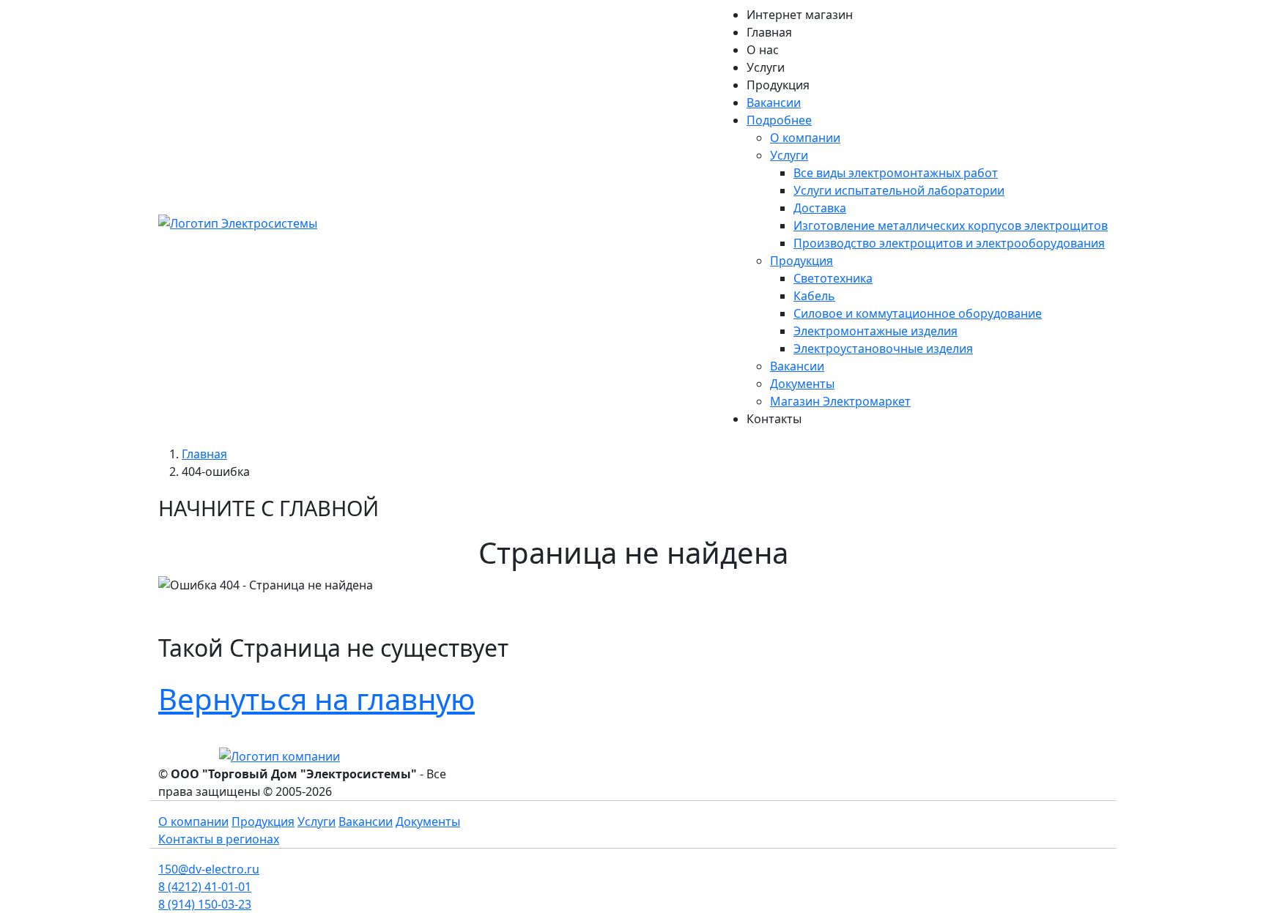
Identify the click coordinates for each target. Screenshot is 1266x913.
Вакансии (774, 102)
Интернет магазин (800, 15)
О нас (763, 50)
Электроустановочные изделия (883, 348)
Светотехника (833, 278)
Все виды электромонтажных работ (895, 173)
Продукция (778, 85)
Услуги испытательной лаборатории (898, 190)
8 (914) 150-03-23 (204, 904)
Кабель (814, 296)
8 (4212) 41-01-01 (204, 887)
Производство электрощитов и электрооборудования (949, 243)
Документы (802, 384)
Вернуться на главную (316, 699)
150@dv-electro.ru (208, 869)
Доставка (819, 208)
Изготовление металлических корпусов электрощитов (950, 225)
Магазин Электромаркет (840, 401)
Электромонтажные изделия (875, 331)
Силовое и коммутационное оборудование (917, 313)
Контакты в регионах (218, 839)
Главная (769, 32)
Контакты (774, 419)
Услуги (766, 67)
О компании (805, 138)
